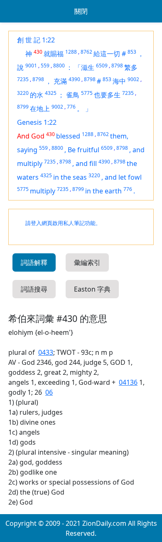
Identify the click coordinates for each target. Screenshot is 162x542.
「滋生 (84, 67)
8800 (59, 65)
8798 (117, 65)
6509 (102, 65)
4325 (50, 93)
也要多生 (107, 94)
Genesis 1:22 (36, 122)
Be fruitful (83, 149)
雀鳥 (72, 94)
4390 (74, 79)
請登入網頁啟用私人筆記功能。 (63, 223)
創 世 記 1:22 (36, 40)
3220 (23, 93)
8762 (86, 51)
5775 (87, 93)
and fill (86, 163)
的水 (36, 94)
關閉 (81, 11)
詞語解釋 (34, 262)
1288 (71, 51)
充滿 (60, 81)
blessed (68, 136)
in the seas (70, 177)
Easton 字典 (92, 289)
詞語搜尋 (34, 289)
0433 (45, 352)
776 (71, 106)
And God (30, 136)
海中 (119, 81)
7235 (23, 79)
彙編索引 (87, 262)
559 (45, 65)
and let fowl (123, 177)
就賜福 (54, 53)
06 (49, 392)
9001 (31, 65)
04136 (128, 382)
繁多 (130, 67)
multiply (42, 191)
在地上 (40, 108)
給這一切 (106, 53)
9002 (133, 79)
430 (38, 51)
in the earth (103, 191)
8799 (23, 106)
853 (132, 51)
